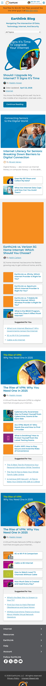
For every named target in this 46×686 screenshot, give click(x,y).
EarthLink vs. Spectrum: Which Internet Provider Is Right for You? (27, 288)
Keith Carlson (15, 258)
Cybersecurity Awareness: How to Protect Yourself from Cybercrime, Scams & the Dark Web (28, 415)
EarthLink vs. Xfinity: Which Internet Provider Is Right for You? (28, 276)
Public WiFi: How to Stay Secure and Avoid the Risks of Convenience (27, 448)
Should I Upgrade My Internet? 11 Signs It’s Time (21, 77)
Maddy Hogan (15, 83)
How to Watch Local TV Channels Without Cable (26, 573)
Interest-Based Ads (30, 678)
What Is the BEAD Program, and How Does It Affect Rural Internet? (28, 313)
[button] (23, 628)
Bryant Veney (15, 162)
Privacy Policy (13, 678)
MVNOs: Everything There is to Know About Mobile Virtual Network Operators (23, 614)
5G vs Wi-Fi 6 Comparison (18, 335)
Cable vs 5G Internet (16, 340)
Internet (9, 91)
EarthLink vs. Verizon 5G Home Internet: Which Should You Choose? (20, 250)
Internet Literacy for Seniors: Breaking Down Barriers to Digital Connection (22, 154)
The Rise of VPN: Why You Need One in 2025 (21, 389)
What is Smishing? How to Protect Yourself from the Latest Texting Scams (27, 438)
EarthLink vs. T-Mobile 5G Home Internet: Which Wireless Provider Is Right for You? (28, 301)
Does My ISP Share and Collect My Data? (25, 179)
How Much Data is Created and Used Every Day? (27, 583)
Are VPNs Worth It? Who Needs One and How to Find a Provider (27, 427)
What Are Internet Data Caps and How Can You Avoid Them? (28, 190)
